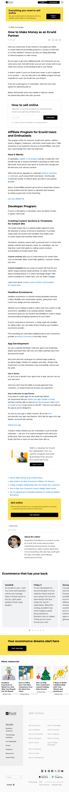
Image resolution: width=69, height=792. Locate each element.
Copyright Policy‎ (56, 785)
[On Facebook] (49, 40)
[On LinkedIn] (53, 40)
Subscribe (50, 118)
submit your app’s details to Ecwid (41, 399)
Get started (53, 2)
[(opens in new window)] (43, 776)
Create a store (54, 16)
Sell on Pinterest (53, 730)
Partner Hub (13, 526)
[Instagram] (58, 771)
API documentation (42, 402)
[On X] (56, 40)
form (50, 414)
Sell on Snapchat (53, 734)
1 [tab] (29, 630)
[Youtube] (61, 771)
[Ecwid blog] (41, 771)
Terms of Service (44, 785)
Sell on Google (34, 753)
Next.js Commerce (24, 336)
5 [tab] (40, 630)
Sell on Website (34, 730)
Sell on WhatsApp (53, 725)
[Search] (20, 777)
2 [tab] (32, 630)
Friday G (38, 585)
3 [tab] (35, 630)
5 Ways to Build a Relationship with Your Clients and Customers (35, 485)
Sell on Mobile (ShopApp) (52, 744)
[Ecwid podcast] (45, 771)
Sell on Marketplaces (36, 757)
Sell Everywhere (34, 725)
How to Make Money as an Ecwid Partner (26, 478)
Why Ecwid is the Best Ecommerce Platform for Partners (32, 481)
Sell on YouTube (53, 738)
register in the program (28, 159)
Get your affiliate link (16, 199)
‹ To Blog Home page (15, 27)
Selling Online (24, 694)
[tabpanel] (15, 603)
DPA (40, 782)
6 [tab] (43, 630)
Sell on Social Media (36, 734)
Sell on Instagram (35, 738)
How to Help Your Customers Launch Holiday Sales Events (33, 488)
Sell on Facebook (35, 749)
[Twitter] (55, 771)
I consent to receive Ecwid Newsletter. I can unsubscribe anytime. (30, 122)
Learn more (37, 464)
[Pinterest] (48, 771)
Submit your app (14, 425)
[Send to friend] (60, 40)
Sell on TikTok (34, 742)
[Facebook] (51, 771)
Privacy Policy (33, 782)
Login (42, 2)
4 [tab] (37, 630)
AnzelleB (9, 585)
